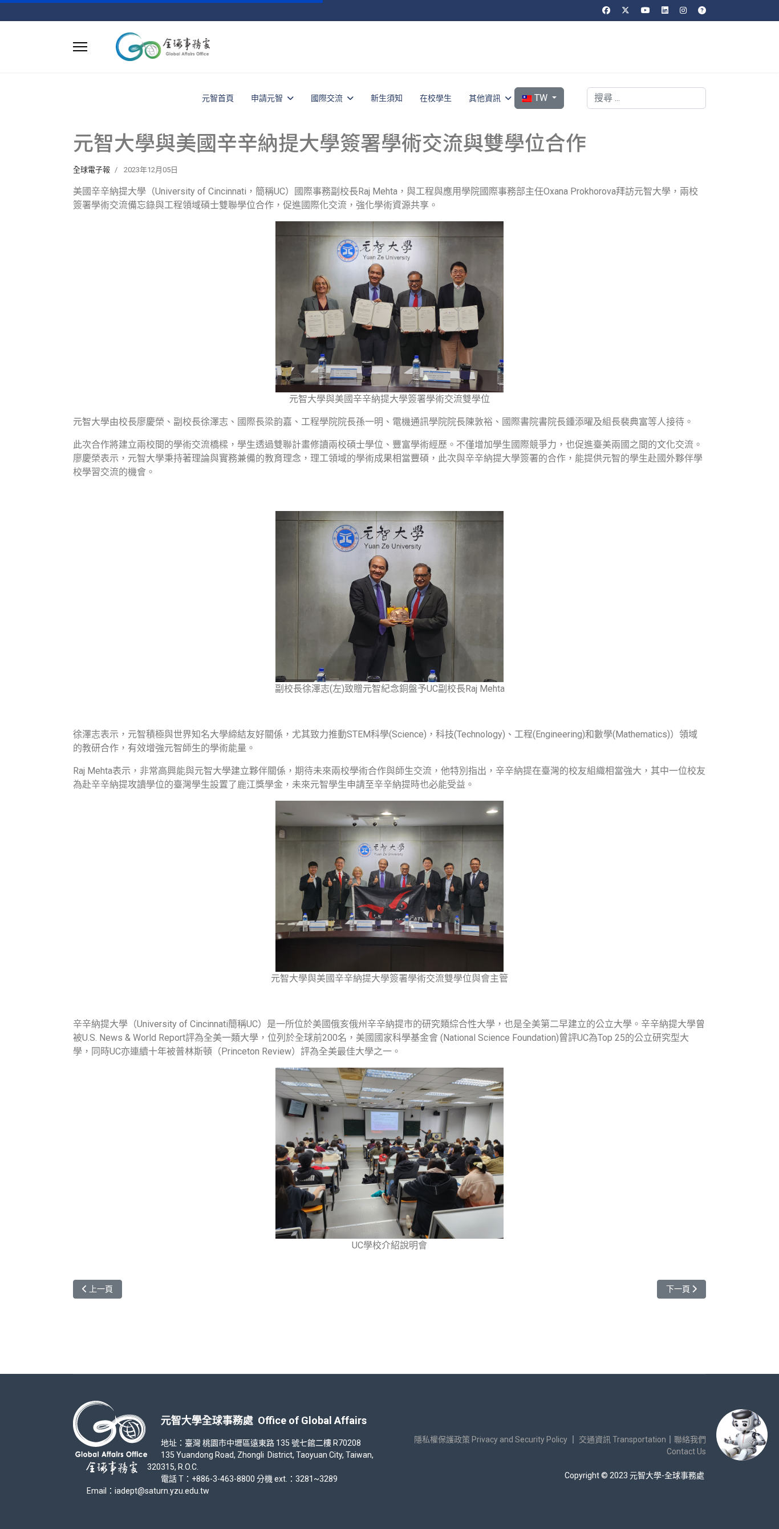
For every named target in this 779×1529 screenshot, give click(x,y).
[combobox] (646, 98)
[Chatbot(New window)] (742, 1435)
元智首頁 (218, 98)
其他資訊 (485, 98)
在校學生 (436, 98)
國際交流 (327, 98)
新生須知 (387, 98)
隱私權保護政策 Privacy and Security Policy (490, 1439)
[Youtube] (645, 10)
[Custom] (702, 10)
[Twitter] (626, 10)
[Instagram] (683, 10)
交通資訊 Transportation (622, 1439)
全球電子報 (91, 169)
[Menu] (80, 46)
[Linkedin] (665, 10)
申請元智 (267, 98)
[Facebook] (606, 10)
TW (541, 97)
